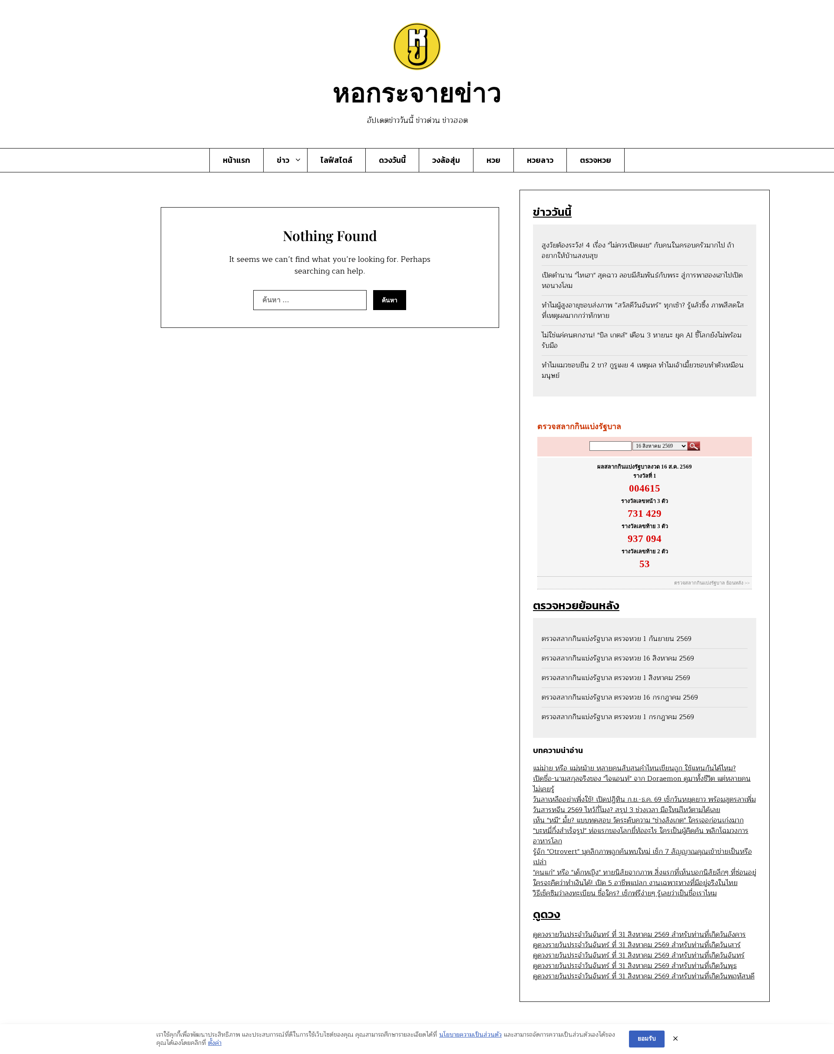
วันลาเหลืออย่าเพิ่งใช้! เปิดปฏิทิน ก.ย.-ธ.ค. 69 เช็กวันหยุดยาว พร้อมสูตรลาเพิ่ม (644, 799)
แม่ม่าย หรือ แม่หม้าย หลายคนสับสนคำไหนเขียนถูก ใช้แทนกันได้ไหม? (634, 768)
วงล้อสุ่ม (446, 160)
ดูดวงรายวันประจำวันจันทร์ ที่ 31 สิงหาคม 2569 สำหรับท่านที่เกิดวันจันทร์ (639, 955)
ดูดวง (546, 913)
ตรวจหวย (595, 160)
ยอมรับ (647, 1038)
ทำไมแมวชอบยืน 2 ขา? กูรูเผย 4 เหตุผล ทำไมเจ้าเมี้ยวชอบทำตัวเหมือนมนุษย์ (643, 370)
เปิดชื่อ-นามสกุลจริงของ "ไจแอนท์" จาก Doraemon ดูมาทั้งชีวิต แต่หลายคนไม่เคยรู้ (642, 784)
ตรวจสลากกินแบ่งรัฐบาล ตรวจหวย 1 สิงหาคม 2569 (616, 678)
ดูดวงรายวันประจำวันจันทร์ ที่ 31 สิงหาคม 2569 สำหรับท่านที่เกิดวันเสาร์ (637, 945)
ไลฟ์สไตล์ (336, 160)
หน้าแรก (236, 160)
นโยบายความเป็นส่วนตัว (470, 1035)
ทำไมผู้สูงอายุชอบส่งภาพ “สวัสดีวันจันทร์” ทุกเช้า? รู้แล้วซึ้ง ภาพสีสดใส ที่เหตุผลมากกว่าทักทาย (643, 310)
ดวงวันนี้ (392, 160)
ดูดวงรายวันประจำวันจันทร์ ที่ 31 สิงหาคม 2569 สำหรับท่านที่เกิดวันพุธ (635, 965)
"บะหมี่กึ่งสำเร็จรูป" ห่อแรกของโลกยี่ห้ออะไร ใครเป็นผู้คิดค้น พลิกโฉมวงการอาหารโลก (640, 836)
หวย (493, 160)
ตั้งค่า (215, 1043)
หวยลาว (540, 160)
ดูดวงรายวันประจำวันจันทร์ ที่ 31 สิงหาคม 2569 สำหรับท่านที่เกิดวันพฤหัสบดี (644, 976)
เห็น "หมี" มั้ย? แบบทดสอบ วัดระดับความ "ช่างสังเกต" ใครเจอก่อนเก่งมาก (638, 820)
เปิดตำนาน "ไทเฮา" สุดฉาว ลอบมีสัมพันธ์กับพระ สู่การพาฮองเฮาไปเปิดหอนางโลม (642, 280)
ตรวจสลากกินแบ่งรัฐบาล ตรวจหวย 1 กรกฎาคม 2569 (618, 717)
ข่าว (283, 160)
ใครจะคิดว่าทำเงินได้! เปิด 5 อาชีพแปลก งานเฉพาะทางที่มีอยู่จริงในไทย (635, 883)
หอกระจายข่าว (417, 91)
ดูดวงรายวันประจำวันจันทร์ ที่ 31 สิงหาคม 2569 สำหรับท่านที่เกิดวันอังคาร (639, 934)
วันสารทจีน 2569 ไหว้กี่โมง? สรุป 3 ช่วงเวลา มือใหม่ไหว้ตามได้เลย (626, 810)
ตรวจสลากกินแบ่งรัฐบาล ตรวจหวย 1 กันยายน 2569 (617, 638)
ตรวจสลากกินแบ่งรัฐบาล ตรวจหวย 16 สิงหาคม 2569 (618, 658)
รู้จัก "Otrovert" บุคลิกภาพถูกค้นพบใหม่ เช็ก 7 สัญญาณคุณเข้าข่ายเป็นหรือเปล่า (642, 857)
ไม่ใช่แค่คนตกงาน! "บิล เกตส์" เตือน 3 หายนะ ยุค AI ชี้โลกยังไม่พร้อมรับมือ (641, 340)
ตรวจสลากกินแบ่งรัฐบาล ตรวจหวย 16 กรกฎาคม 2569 (620, 697)
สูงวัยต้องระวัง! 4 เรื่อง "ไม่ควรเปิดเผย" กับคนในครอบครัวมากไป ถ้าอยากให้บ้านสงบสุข (638, 250)
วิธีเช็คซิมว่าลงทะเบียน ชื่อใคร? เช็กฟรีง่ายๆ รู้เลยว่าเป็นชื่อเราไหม (625, 893)
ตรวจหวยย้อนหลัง (576, 605)
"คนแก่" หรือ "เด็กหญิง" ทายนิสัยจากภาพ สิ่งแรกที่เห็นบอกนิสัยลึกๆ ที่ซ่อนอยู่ (644, 872)
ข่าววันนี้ (552, 211)
